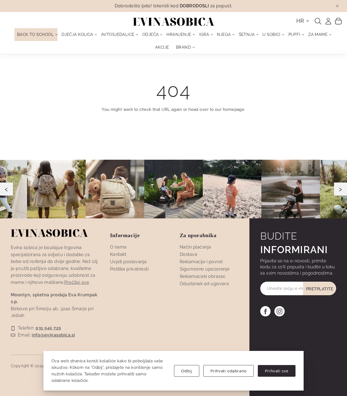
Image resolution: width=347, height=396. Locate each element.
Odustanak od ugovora (204, 283)
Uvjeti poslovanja (128, 261)
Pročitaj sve (76, 282)
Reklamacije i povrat (201, 261)
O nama (118, 247)
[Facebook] (265, 311)
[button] (303, 21)
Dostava (188, 254)
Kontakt (118, 254)
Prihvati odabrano (228, 370)
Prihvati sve (276, 370)
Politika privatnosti (129, 269)
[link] (328, 21)
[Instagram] (279, 311)
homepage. (234, 109)
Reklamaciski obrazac (203, 276)
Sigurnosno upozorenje (205, 269)
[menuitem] (35, 34)
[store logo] (173, 22)
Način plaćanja (195, 247)
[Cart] (338, 21)
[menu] (173, 41)
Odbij (186, 370)
